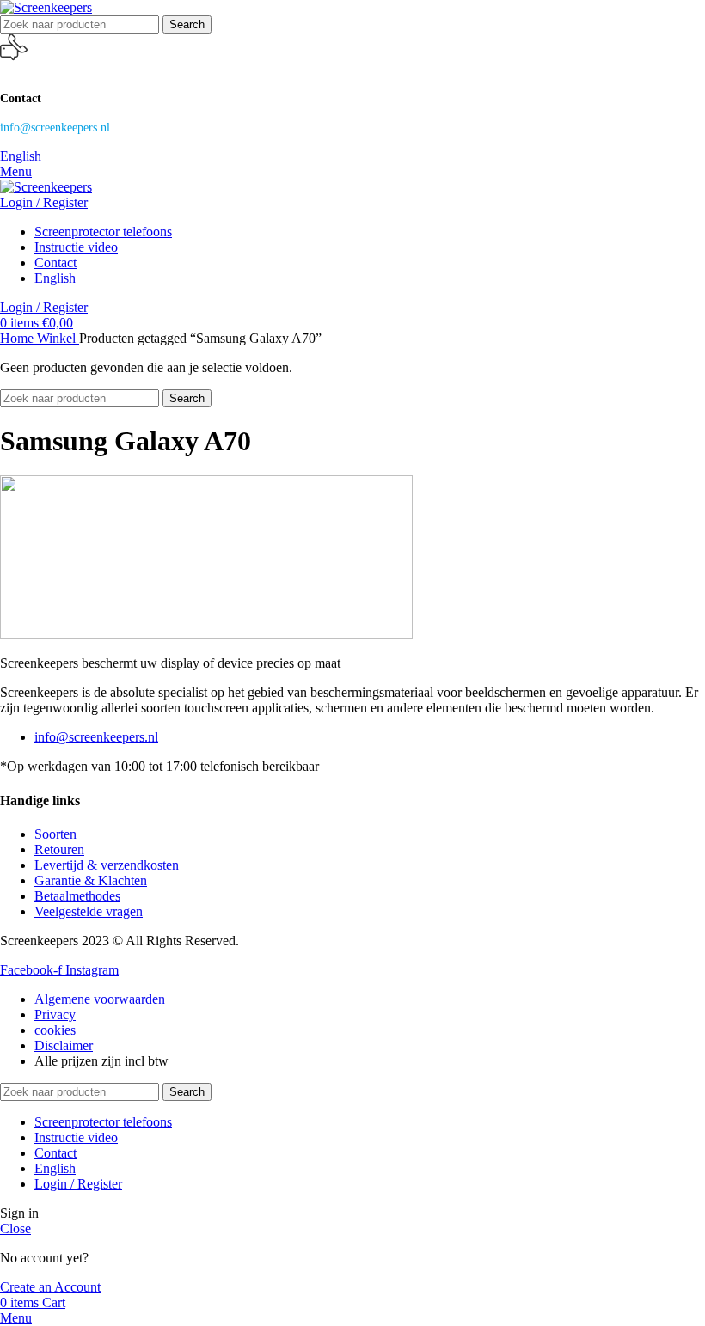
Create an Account (50, 1287)
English (20, 156)
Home (18, 338)
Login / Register (78, 1183)
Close (15, 1228)
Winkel (58, 338)
